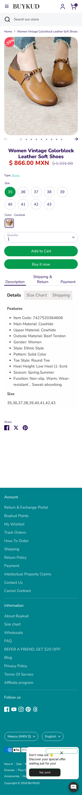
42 (36, 204)
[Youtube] (13, 709)
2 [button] (26, 139)
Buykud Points (16, 515)
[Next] (76, 139)
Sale (19, 764)
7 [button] (51, 139)
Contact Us (13, 582)
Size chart (12, 624)
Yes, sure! (44, 772)
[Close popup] (61, 751)
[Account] (62, 5)
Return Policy (15, 557)
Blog (8, 657)
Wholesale (13, 632)
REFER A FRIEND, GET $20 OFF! (32, 649)
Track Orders (15, 532)
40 (10, 204)
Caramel (9, 223)
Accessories (12, 776)
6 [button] (46, 139)
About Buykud (16, 616)
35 (10, 191)
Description (15, 281)
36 (23, 191)
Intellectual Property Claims (27, 574)
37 (36, 191)
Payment (69, 281)
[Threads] (35, 709)
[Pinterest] (28, 709)
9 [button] (61, 139)
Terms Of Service (18, 674)
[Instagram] (21, 709)
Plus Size (23, 770)
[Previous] (5, 139)
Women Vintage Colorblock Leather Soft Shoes (47, 31)
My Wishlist (14, 524)
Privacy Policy (15, 665)
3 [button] (31, 139)
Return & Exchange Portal (26, 507)
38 (49, 191)
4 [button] (36, 139)
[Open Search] (7, 19)
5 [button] (41, 139)
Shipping (11, 549)
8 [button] (56, 139)
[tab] (14, 295)
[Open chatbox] (74, 787)
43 (49, 204)
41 (23, 204)
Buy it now (41, 264)
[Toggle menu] (7, 6)
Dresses (9, 770)
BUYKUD (34, 783)
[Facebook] (6, 709)
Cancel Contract (17, 590)
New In (8, 764)
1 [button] (21, 139)
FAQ (8, 640)
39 (62, 191)
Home (8, 31)
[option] (41, 86)
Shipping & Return (42, 279)
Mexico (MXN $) (19, 736)
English (50, 736)
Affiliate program (18, 682)
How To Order (16, 540)
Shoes (16, 175)
